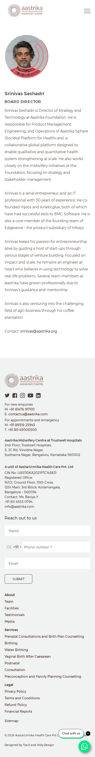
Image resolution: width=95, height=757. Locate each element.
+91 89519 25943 (22, 425)
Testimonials (14, 615)
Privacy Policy (15, 691)
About (10, 595)
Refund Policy (16, 705)
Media (10, 621)
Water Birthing (16, 650)
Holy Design (45, 745)
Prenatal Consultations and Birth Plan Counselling (44, 636)
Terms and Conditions (22, 698)
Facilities (11, 608)
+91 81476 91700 (22, 409)
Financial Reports (18, 711)
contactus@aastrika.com (28, 414)
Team (9, 601)
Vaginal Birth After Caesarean (28, 656)
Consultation (15, 670)
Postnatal (12, 663)
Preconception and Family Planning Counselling (43, 676)
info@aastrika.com (19, 507)
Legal (9, 685)
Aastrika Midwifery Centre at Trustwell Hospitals (43, 440)
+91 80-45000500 (22, 430)
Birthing (11, 643)
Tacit (26, 745)
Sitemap (11, 721)
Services (11, 630)
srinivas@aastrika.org (38, 331)
